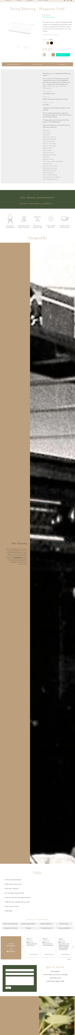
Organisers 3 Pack (48, 152)
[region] (48, 947)
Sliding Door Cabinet (49, 137)
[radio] (44, 43)
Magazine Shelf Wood (49, 155)
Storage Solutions (46, 928)
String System (18, 557)
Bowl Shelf (46, 157)
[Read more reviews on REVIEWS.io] (11, 952)
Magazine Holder (48, 159)
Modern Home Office (28, 924)
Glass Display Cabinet (50, 139)
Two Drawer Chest (48, 141)
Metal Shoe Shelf (48, 172)
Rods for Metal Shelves (50, 175)
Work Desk (46, 134)
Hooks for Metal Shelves (50, 166)
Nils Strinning (48, 17)
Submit (8, 987)
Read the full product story (50, 34)
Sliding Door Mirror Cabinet (51, 177)
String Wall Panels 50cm (50, 179)
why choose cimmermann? (37, 197)
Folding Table (47, 150)
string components (64, 928)
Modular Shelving (46, 924)
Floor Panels (47, 132)
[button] (23, 946)
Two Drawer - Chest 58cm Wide (53, 161)
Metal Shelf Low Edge (49, 170)
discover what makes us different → (37, 203)
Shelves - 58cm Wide (49, 143)
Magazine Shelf (47, 148)
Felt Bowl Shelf (47, 163)
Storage (28, 928)
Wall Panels (46, 130)
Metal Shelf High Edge (50, 168)
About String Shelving (10, 924)
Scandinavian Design (10, 928)
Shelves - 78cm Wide (49, 146)
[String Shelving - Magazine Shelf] (22, 28)
